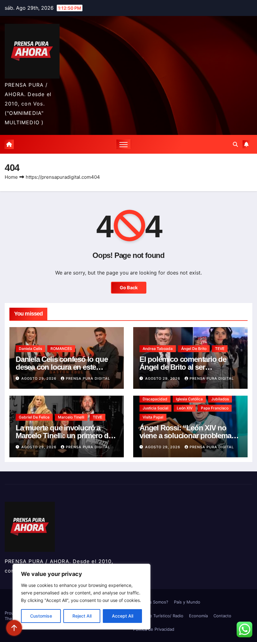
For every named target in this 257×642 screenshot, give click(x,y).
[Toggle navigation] (123, 144)
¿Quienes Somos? (150, 601)
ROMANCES (61, 348)
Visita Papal (153, 417)
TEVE (219, 348)
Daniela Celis (30, 348)
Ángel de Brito (194, 348)
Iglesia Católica (189, 399)
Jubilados (220, 399)
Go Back (129, 287)
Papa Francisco (214, 408)
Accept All (122, 616)
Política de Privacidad (153, 629)
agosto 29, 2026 (39, 378)
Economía (198, 615)
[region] (81, 596)
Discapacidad (155, 399)
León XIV (184, 408)
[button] (235, 144)
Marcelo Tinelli (71, 417)
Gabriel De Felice (34, 417)
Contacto (222, 615)
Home (11, 177)
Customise (41, 616)
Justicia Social (155, 408)
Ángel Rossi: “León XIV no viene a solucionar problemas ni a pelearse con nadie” (187, 436)
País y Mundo (187, 601)
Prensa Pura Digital (88, 378)
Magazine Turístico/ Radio (158, 615)
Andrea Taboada (158, 348)
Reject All (82, 616)
